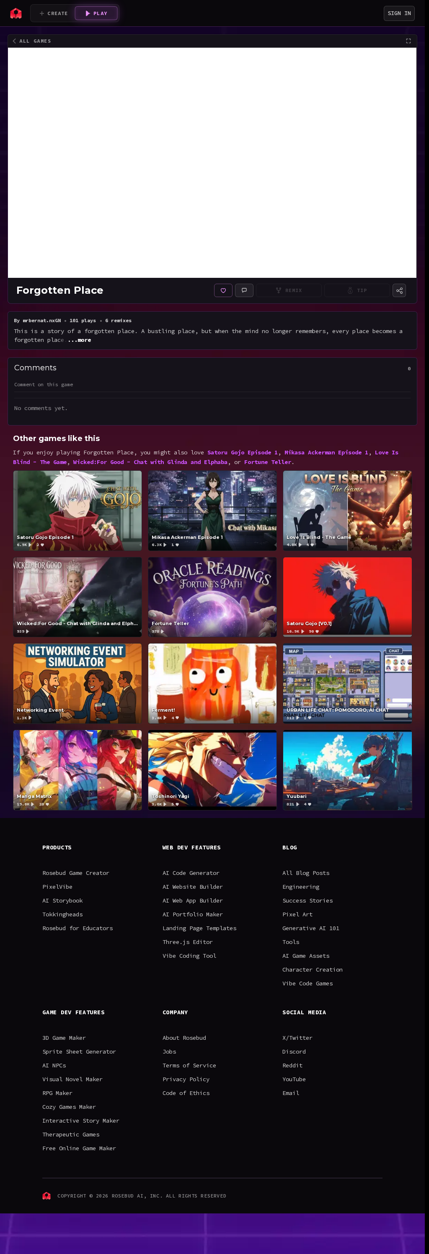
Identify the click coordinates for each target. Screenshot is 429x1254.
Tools (290, 942)
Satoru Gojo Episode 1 (242, 452)
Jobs (169, 1051)
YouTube (294, 1079)
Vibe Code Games (307, 983)
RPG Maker (57, 1093)
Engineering (300, 886)
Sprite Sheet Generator (79, 1051)
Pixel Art (297, 914)
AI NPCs (54, 1065)
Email (290, 1093)
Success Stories (307, 900)
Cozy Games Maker (69, 1106)
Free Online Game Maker (79, 1148)
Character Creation (312, 969)
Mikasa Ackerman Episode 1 (326, 452)
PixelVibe (57, 886)
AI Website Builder (193, 886)
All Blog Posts (305, 873)
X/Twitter (297, 1037)
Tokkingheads (62, 914)
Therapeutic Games (70, 1134)
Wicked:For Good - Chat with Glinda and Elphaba (150, 462)
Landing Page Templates (199, 928)
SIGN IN (399, 13)
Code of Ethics (186, 1093)
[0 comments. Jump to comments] (244, 290)
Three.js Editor (188, 942)
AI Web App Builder (193, 900)
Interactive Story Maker (80, 1120)
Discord (294, 1051)
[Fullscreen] (408, 41)
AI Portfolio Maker (193, 914)
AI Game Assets (305, 955)
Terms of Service (189, 1065)
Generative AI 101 (310, 928)
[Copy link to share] (399, 290)
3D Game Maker (64, 1037)
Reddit (292, 1065)
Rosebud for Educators (77, 928)
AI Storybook (62, 900)
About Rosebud (184, 1037)
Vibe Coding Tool (189, 955)
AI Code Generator (191, 873)
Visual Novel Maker (72, 1079)
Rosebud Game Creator (75, 873)
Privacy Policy (186, 1079)
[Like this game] (223, 290)
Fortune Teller (267, 462)
